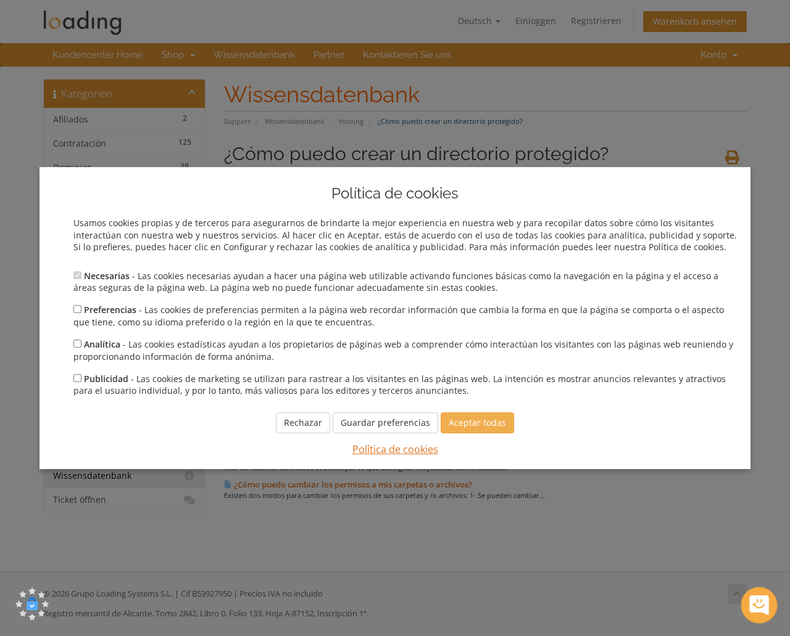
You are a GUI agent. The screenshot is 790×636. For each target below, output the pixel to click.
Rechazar (303, 422)
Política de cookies (395, 449)
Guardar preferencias (385, 422)
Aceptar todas (477, 422)
